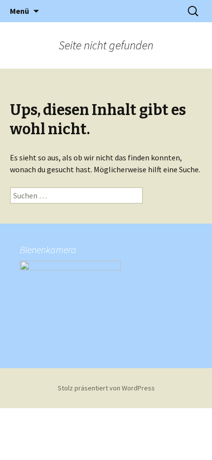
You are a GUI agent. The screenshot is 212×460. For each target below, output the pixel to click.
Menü (19, 11)
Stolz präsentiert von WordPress (106, 387)
